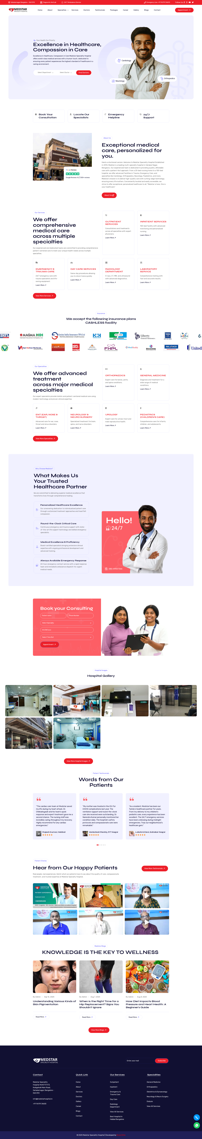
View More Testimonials (153, 868)
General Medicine (153, 1082)
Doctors (87, 10)
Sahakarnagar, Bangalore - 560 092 (23, 2)
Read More (40, 1017)
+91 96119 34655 (39, 1104)
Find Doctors (84, 73)
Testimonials (100, 10)
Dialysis (150, 1101)
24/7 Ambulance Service (72, 2)
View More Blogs (97, 1030)
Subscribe (162, 1061)
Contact (157, 10)
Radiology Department (115, 1105)
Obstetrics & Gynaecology (157, 1092)
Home (40, 10)
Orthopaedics (152, 1087)
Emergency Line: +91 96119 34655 (158, 2)
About (50, 10)
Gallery (136, 10)
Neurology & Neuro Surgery (157, 1097)
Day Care (113, 1099)
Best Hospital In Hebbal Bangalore (117, 1118)
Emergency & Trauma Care (115, 1093)
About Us (108, 195)
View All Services (116, 1112)
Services (75, 10)
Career (125, 10)
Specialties (62, 10)
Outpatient (114, 1082)
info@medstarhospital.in (42, 1099)
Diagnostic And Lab (49, 2)
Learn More (109, 238)
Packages (114, 10)
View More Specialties (44, 439)
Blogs (146, 10)
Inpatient (113, 1087)
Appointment (183, 10)
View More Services (43, 296)
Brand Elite (121, 1135)
